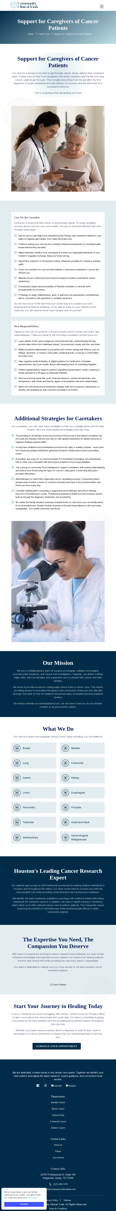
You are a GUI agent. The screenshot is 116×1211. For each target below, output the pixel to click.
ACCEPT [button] (24, 1204)
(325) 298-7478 (60, 1184)
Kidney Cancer (58, 1128)
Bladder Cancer (58, 1102)
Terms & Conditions (58, 1208)
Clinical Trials (58, 1115)
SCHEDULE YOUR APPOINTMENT (56, 1046)
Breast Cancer (58, 1109)
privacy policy (31, 1198)
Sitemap (67, 1200)
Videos (58, 1151)
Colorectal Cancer (58, 1121)
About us (58, 1145)
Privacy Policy (52, 1200)
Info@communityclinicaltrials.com (60, 1189)
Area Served (58, 1157)
